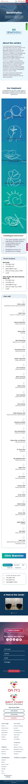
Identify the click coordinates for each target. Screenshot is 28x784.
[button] (17, 734)
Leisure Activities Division (19, 4)
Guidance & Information (12, 4)
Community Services (25, 4)
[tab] (7, 565)
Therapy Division (2, 4)
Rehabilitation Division (7, 4)
